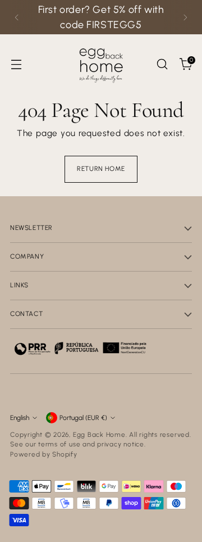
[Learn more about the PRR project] (80, 348)
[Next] (185, 17)
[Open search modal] (161, 64)
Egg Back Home (99, 435)
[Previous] (16, 17)
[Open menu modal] (15, 64)
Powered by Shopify (43, 454)
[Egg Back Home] (101, 64)
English (19, 418)
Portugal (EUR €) (83, 418)
